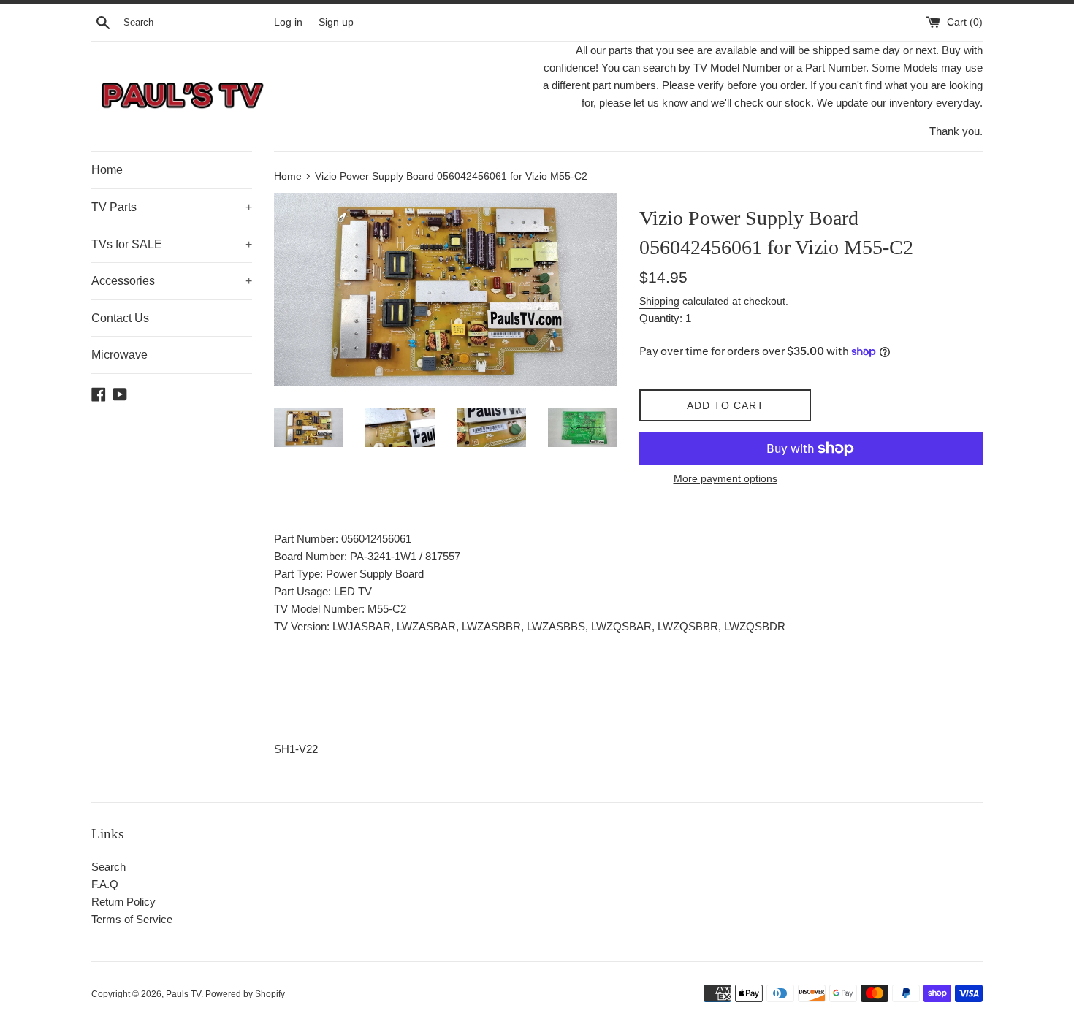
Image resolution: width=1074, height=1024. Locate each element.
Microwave (119, 354)
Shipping (659, 301)
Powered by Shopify (245, 994)
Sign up (336, 22)
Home (107, 170)
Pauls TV (183, 994)
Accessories (171, 281)
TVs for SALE (171, 244)
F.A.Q (104, 884)
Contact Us (120, 318)
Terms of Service (131, 919)
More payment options (725, 478)
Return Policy (123, 901)
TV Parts (171, 207)
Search (108, 866)
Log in (288, 22)
